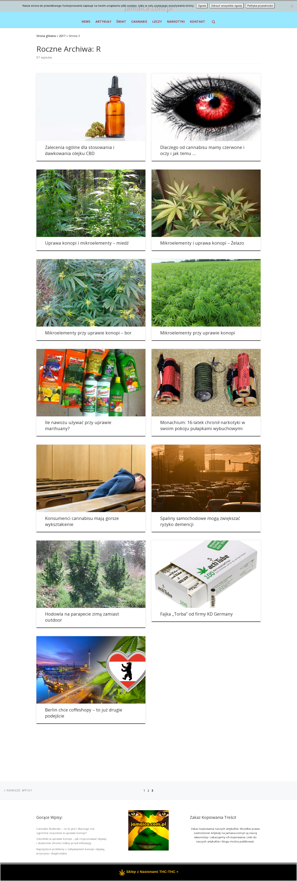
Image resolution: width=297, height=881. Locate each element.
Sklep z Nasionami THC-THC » (152, 872)
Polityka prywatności (260, 5)
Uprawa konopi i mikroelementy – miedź (87, 243)
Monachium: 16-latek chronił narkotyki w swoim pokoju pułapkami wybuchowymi (202, 425)
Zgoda (202, 5)
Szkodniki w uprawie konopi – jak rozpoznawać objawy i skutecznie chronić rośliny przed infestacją (71, 841)
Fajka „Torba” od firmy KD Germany (196, 614)
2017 (62, 36)
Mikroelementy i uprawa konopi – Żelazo (202, 243)
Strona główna (46, 36)
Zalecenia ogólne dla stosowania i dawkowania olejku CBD (79, 150)
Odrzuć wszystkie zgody (226, 5)
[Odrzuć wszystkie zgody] (292, 6)
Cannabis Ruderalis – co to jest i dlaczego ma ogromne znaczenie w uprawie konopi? (65, 831)
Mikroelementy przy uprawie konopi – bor (88, 333)
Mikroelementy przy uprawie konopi (197, 333)
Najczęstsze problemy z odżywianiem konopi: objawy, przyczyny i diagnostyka (70, 851)
